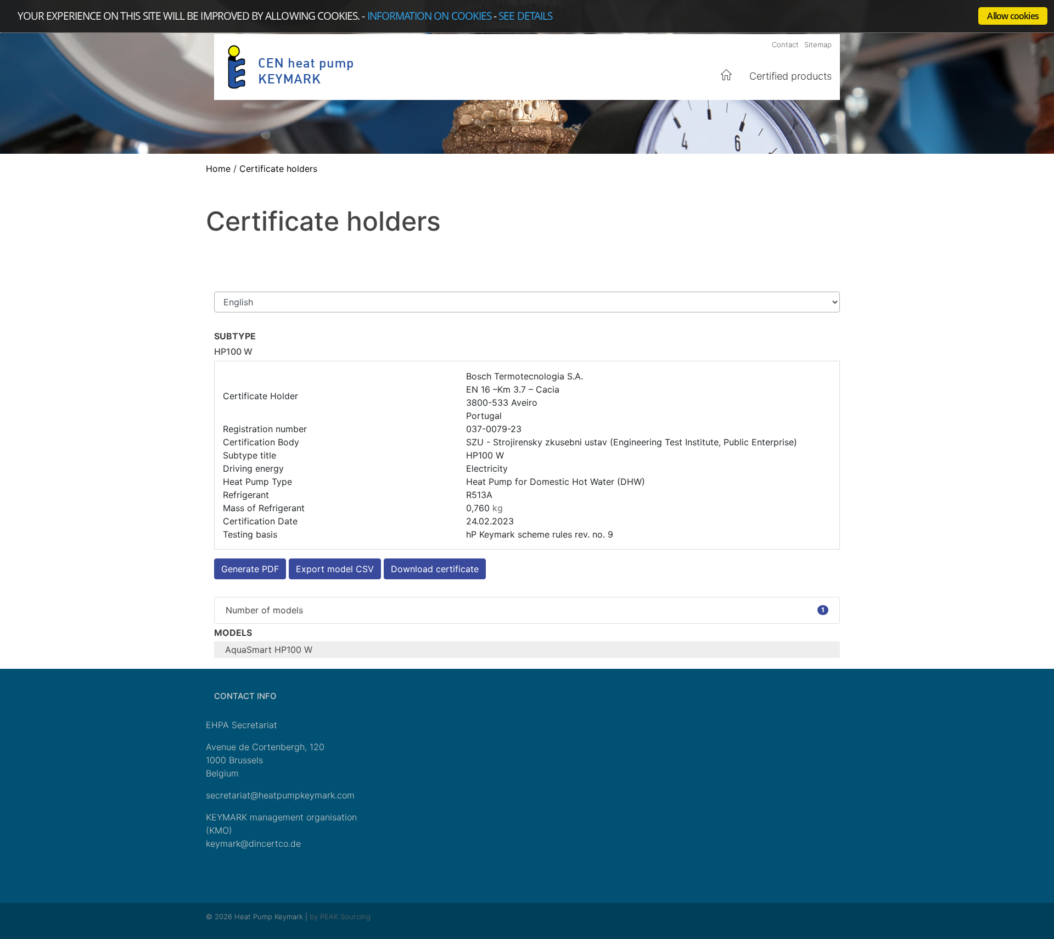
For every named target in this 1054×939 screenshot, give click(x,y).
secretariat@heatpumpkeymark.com (280, 795)
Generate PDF (250, 568)
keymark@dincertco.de (253, 843)
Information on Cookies (429, 16)
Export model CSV (335, 568)
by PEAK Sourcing (340, 916)
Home (727, 75)
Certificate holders (278, 168)
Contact (785, 44)
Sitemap (818, 44)
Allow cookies (1013, 16)
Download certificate (435, 568)
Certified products (790, 76)
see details (525, 16)
